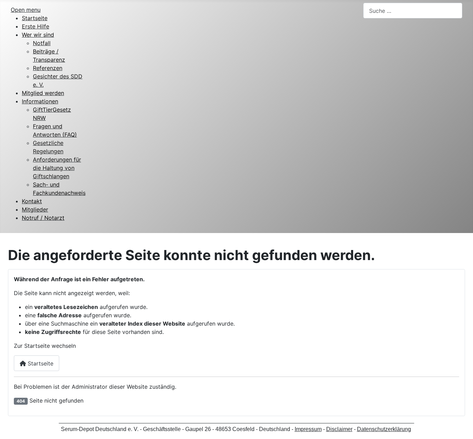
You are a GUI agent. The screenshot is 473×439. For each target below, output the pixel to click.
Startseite (39, 363)
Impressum (308, 429)
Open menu (26, 9)
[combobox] (412, 10)
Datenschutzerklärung (384, 429)
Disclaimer (339, 429)
